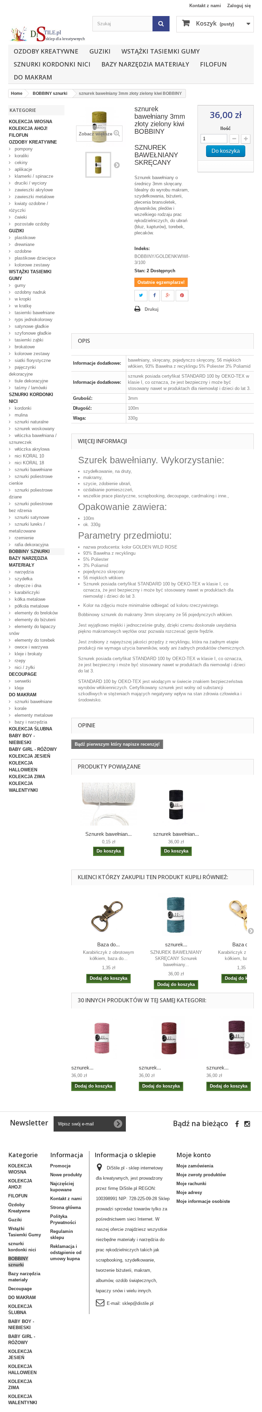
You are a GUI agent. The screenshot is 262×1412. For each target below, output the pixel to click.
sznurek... (176, 944)
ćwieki (20, 217)
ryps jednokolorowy (33, 319)
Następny (116, 164)
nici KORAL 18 (28, 462)
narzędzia (23, 571)
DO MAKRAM (33, 77)
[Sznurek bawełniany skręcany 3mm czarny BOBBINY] (176, 804)
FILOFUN (213, 64)
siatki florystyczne (32, 360)
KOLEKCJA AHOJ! (28, 128)
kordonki (22, 408)
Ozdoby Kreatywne (46, 51)
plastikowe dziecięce (34, 258)
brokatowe (24, 346)
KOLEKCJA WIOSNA (30, 121)
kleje (18, 687)
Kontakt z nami (205, 5)
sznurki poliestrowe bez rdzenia (31, 507)
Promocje (60, 1165)
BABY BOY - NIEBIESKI (22, 739)
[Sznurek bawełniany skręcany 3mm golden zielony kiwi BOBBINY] (98, 164)
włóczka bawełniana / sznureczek (33, 439)
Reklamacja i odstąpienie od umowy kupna (66, 1252)
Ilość (225, 128)
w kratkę (22, 305)
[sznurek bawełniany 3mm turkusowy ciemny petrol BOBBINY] (176, 914)
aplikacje (22, 169)
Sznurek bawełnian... (108, 834)
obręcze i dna (27, 585)
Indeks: (142, 248)
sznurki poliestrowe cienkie (31, 480)
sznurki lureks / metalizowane (27, 528)
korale (20, 708)
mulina (20, 415)
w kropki (22, 299)
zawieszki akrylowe (33, 189)
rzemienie (23, 537)
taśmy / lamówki (30, 387)
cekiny (20, 162)
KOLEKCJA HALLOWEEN (23, 766)
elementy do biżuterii (34, 619)
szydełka (22, 578)
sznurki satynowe (31, 517)
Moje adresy (189, 1192)
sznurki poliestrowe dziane (31, 493)
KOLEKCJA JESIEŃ (29, 756)
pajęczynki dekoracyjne (22, 371)
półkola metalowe (31, 606)
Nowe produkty (66, 1174)
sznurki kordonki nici (52, 64)
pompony (23, 148)
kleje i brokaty (27, 653)
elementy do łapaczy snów (32, 630)
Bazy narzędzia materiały (145, 64)
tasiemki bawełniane (34, 312)
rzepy (19, 660)
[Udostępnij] (154, 295)
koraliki (21, 155)
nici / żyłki (24, 667)
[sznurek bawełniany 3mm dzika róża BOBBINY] (169, 1038)
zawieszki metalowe (33, 196)
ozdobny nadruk (29, 292)
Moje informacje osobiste (203, 1201)
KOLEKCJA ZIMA (27, 776)
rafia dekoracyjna (30, 544)
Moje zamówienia (194, 1165)
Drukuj (152, 309)
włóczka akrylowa (31, 449)
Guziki (100, 51)
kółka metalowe (29, 599)
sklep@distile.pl (138, 1303)
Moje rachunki (191, 1183)
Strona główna (65, 1207)
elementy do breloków (35, 612)
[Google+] (167, 295)
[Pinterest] (182, 295)
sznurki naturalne (30, 421)
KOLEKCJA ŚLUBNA (30, 728)
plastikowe (24, 237)
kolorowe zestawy (31, 264)
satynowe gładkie (31, 326)
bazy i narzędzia (30, 722)
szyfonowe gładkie (32, 333)
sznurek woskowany (34, 428)
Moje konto (193, 1155)
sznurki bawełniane (32, 469)
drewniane (23, 244)
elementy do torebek (34, 640)
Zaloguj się (239, 5)
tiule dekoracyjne (30, 380)
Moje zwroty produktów (201, 1174)
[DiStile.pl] (47, 33)
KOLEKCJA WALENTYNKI (23, 787)
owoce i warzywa (30, 647)
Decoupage (23, 674)
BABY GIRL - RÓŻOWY (33, 749)
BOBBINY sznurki (29, 551)
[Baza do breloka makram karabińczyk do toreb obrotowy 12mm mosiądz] (108, 914)
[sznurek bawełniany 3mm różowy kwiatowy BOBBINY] (101, 1038)
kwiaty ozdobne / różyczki (28, 207)
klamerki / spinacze (33, 176)
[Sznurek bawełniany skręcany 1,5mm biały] (108, 804)
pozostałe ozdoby (31, 224)
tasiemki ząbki (28, 340)
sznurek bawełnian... (176, 834)
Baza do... (108, 944)
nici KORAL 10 (28, 455)
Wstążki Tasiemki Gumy (160, 51)
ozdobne (22, 251)
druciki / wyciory (30, 183)
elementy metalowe (33, 715)
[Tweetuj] (140, 295)
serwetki (22, 681)
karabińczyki (26, 592)
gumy (19, 285)
